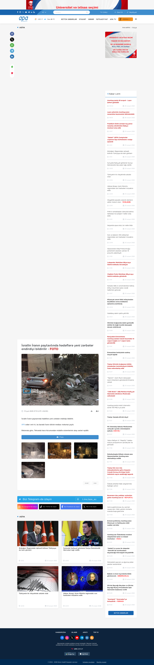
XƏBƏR (91, 19)
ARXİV (85, 632)
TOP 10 (95, 632)
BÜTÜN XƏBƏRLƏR (69, 19)
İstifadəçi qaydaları (88, 662)
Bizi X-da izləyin (91, 506)
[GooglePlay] (70, 654)
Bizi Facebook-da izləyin (72, 506)
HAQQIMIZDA (61, 632)
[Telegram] (29, 12)
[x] (72, 638)
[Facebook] (17, 12)
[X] (23, 12)
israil (86, 483)
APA (23, 425)
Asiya (134, 28)
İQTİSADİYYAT (102, 19)
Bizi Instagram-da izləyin (29, 506)
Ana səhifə (126, 27)
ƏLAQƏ (74, 632)
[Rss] (34, 12)
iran (95, 483)
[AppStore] (84, 654)
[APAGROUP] (77, 648)
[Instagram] (20, 12)
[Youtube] (26, 12)
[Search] (87, 12)
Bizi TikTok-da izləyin (49, 506)
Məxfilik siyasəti (101, 662)
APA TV (113, 19)
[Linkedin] (31, 12)
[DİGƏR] (135, 19)
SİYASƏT (82, 19)
